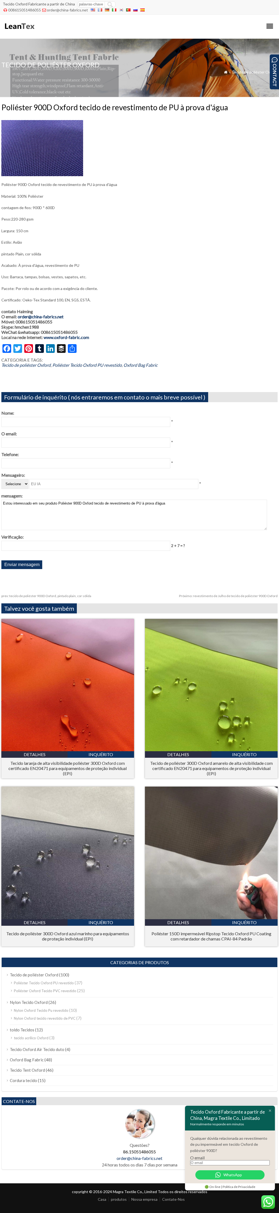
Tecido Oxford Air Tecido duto (37, 1049)
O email (197, 1157)
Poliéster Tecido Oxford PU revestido (87, 365)
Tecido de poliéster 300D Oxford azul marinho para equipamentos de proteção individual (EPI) (67, 936)
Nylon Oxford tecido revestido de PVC (44, 1018)
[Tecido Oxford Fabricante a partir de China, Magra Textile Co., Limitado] (19, 31)
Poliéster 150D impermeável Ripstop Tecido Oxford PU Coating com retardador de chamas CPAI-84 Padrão (211, 936)
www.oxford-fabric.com (66, 337)
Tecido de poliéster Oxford (255, 72)
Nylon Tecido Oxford (29, 1002)
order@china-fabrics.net (67, 10)
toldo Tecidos (22, 1029)
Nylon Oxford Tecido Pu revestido (41, 1010)
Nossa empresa (144, 1199)
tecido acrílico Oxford (31, 1038)
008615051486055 (24, 10)
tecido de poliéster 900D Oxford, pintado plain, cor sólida (46, 596)
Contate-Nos (173, 1199)
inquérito (101, 754)
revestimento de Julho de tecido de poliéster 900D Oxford (228, 596)
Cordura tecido (23, 1080)
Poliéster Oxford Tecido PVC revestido (45, 991)
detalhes (35, 754)
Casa (102, 1199)
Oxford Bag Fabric (140, 365)
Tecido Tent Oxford (27, 1070)
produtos (119, 1199)
